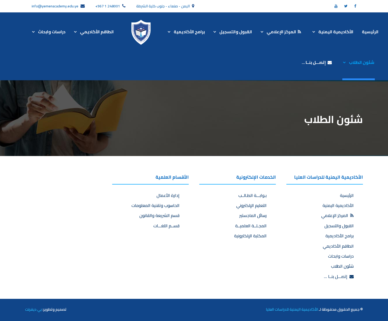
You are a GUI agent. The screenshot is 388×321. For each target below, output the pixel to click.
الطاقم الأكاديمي (97, 32)
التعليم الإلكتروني (251, 205)
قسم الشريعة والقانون (159, 215)
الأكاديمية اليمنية (335, 32)
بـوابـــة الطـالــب (252, 195)
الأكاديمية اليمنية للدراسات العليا (292, 309)
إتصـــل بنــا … (315, 62)
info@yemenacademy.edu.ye (55, 6)
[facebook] (355, 6)
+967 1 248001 (107, 6)
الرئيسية (370, 32)
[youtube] (336, 6)
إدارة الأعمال (168, 195)
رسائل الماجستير (253, 215)
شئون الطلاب (361, 62)
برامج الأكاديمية (189, 32)
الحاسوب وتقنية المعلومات (155, 205)
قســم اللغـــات (166, 226)
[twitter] (346, 6)
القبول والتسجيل (235, 32)
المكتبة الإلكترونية (250, 236)
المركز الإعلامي (282, 32)
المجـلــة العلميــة (251, 226)
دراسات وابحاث (51, 32)
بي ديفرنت (33, 309)
